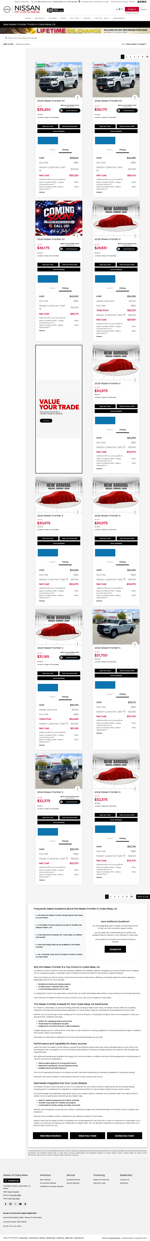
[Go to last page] (147, 57)
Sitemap (42, 1238)
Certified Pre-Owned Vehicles (51, 1186)
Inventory (45, 1175)
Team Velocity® (115, 1238)
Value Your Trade (47, 126)
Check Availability (59, 131)
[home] (117, 9)
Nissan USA (69, 1238)
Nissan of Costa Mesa (10, 1238)
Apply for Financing (101, 1180)
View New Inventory (50, 1135)
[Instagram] (141, 2)
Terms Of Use (33, 1238)
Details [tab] (52, 149)
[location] (79, 2)
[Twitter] (143, 2)
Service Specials (73, 1183)
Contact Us (115, 949)
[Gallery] (75, 31)
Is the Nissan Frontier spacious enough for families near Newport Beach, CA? (59, 926)
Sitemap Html (50, 1238)
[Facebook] (138, 2)
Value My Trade (99, 1183)
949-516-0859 (58, 2)
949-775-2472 (42, 2)
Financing (99, 1175)
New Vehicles (45, 1180)
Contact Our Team (124, 1135)
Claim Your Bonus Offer (69, 126)
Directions (124, 1183)
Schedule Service (73, 1180)
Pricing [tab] (65, 149)
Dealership (126, 1175)
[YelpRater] (25, 1204)
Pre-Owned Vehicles (48, 1183)
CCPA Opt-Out (79, 1238)
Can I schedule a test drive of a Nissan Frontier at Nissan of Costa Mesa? (59, 955)
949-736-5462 (72, 2)
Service (71, 1175)
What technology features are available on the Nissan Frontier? (58, 945)
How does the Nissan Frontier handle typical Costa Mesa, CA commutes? (59, 916)
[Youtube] (145, 2)
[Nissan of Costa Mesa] (23, 9)
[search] (122, 9)
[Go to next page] (143, 57)
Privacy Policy (23, 1238)
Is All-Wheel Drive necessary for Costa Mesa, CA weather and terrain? (59, 936)
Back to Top (143, 896)
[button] (78, 97)
